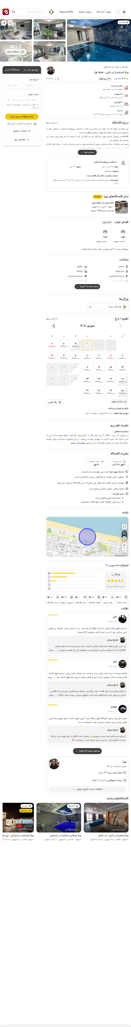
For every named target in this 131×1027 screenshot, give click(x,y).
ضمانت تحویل (20, 131)
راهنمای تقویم (117, 401)
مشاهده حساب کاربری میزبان (89, 789)
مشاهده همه (89, 152)
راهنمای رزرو (20, 139)
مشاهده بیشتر (13, 51)
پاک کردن (52, 402)
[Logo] (6, 12)
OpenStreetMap (120, 556)
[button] (104, 12)
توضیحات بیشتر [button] (78, 443)
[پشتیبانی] (51, 12)
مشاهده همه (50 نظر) (89, 751)
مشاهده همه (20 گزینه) (89, 286)
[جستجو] (13, 11)
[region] (87, 537)
